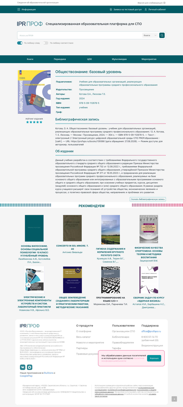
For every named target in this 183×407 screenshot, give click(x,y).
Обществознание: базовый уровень (88, 72)
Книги (30, 59)
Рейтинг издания (34, 119)
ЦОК (89, 59)
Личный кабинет (157, 9)
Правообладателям (123, 342)
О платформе (83, 331)
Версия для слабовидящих (150, 2)
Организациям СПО (123, 331)
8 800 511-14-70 (149, 337)
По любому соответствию (61, 43)
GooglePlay (26, 376)
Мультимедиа (119, 59)
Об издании (64, 151)
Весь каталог (83, 337)
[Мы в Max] (29, 367)
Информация (29, 9)
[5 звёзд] (34, 122)
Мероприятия (149, 59)
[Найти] (162, 35)
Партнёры (82, 348)
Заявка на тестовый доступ (128, 9)
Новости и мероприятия (90, 342)
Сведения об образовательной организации (38, 2)
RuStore (48, 373)
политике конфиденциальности (123, 359)
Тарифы (116, 348)
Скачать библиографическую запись (148, 199)
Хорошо (154, 358)
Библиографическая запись (77, 119)
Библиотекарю (120, 337)
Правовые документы (88, 354)
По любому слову (32, 43)
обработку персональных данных (109, 394)
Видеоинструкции (152, 345)
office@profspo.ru (151, 331)
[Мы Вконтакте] (22, 367)
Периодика (60, 59)
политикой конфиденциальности (122, 390)
